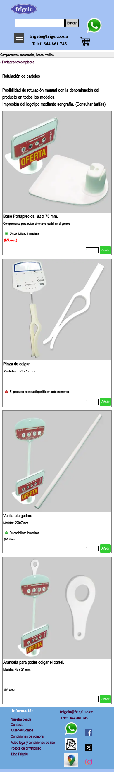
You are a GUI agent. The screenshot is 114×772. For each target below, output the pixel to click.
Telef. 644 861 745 (49, 43)
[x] (88, 747)
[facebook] (88, 732)
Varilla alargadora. (18, 515)
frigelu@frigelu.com (49, 36)
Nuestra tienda (21, 719)
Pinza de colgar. (16, 363)
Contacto (17, 724)
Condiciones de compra (27, 736)
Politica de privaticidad (26, 748)
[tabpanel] (57, 87)
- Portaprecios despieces (17, 62)
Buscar (72, 23)
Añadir (105, 250)
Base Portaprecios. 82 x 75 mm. (30, 216)
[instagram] (88, 761)
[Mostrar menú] (19, 38)
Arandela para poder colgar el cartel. (33, 662)
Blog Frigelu (19, 754)
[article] (57, 183)
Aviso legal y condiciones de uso (33, 742)
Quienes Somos (22, 730)
